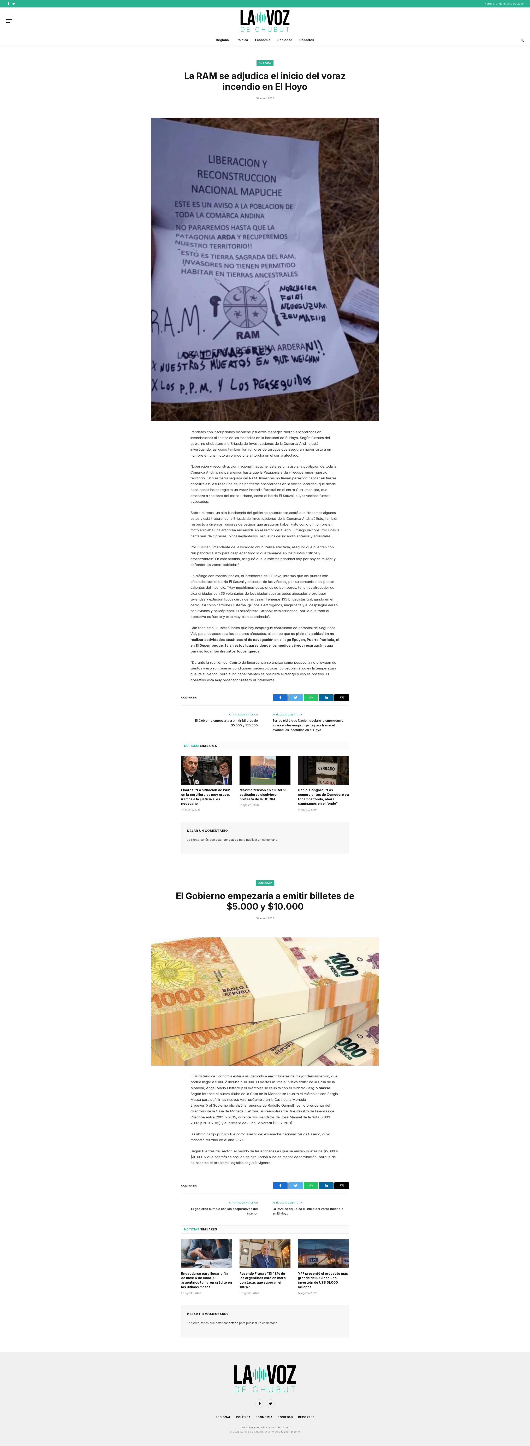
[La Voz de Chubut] (265, 20)
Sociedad (284, 40)
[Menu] (9, 21)
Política (242, 40)
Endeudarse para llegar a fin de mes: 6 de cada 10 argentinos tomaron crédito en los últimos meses (206, 1280)
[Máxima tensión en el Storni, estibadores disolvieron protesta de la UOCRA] (265, 770)
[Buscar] (522, 40)
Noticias (265, 62)
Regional (223, 40)
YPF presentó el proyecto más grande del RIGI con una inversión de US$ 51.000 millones (323, 1280)
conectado (230, 839)
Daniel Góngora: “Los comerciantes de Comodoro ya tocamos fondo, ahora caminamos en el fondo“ (323, 797)
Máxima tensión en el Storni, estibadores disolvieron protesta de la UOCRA (263, 794)
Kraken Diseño (290, 1431)
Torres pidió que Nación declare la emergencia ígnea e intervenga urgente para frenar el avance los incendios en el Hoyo (307, 725)
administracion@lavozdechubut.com (265, 1427)
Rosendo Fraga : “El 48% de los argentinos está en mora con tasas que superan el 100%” (263, 1280)
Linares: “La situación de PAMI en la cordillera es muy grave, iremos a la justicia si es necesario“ (206, 797)
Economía (262, 40)
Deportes (306, 40)
